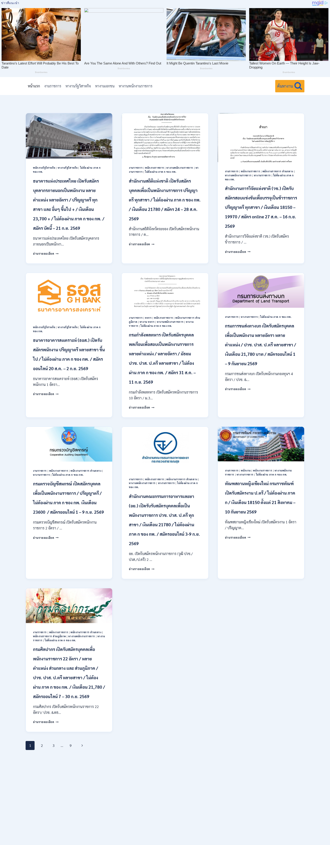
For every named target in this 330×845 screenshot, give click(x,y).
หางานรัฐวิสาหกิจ (78, 86)
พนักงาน (246, 470)
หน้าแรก (34, 86)
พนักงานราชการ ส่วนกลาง (277, 171)
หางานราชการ (262, 175)
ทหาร (148, 317)
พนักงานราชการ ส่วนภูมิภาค (49, 636)
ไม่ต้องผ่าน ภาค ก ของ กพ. (160, 171)
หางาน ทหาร (147, 321)
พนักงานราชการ (154, 167)
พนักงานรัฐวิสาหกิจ (44, 167)
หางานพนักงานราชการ (135, 86)
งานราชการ (52, 86)
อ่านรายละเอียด (46, 253)
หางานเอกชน (104, 86)
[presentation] (69, 136)
